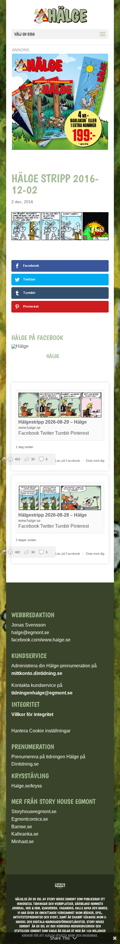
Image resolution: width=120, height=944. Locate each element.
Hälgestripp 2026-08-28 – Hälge (52, 515)
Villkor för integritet (32, 714)
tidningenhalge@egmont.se (42, 692)
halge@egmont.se (30, 632)
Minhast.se (22, 841)
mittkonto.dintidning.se (36, 673)
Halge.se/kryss (26, 785)
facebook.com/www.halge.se (40, 639)
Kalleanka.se (24, 833)
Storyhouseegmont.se (34, 811)
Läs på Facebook (68, 460)
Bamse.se (21, 826)
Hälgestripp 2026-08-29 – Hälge (52, 422)
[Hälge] (23, 346)
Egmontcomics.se (29, 819)
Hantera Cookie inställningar (40, 730)
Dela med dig (95, 460)
